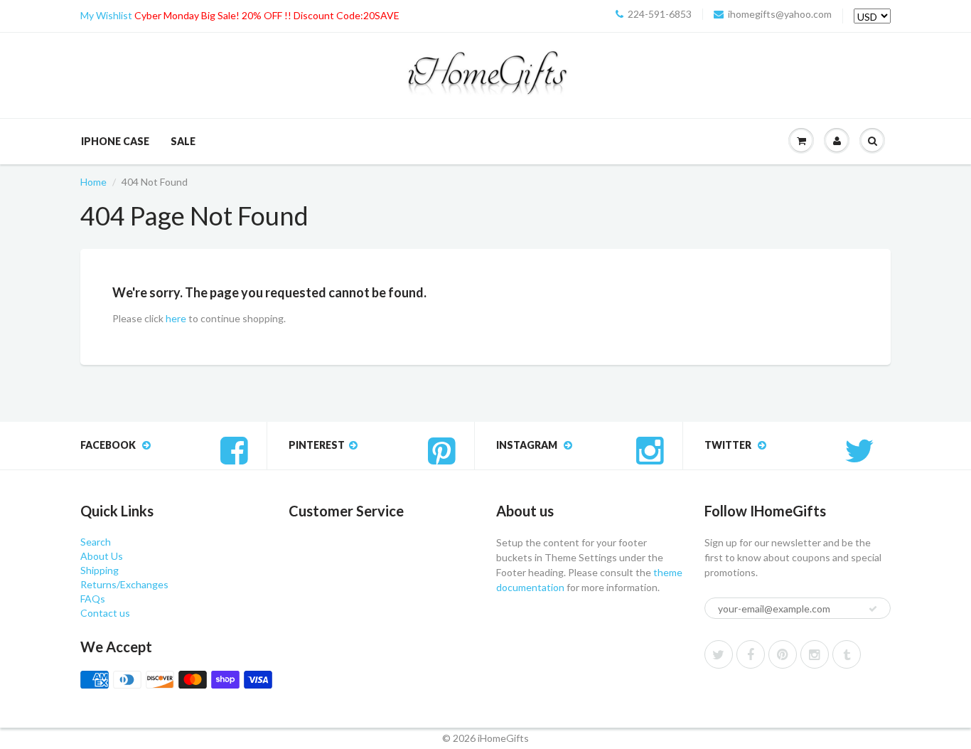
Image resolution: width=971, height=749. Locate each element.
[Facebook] (750, 654)
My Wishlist (106, 15)
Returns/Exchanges (124, 584)
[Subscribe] (873, 608)
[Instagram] (814, 654)
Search (95, 542)
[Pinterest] (782, 654)
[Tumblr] (846, 654)
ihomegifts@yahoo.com (780, 14)
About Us (101, 556)
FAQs (92, 599)
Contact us (105, 613)
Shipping (99, 570)
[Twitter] (718, 654)
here (176, 318)
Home (93, 182)
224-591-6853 (660, 14)
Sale (183, 141)
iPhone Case (115, 141)
